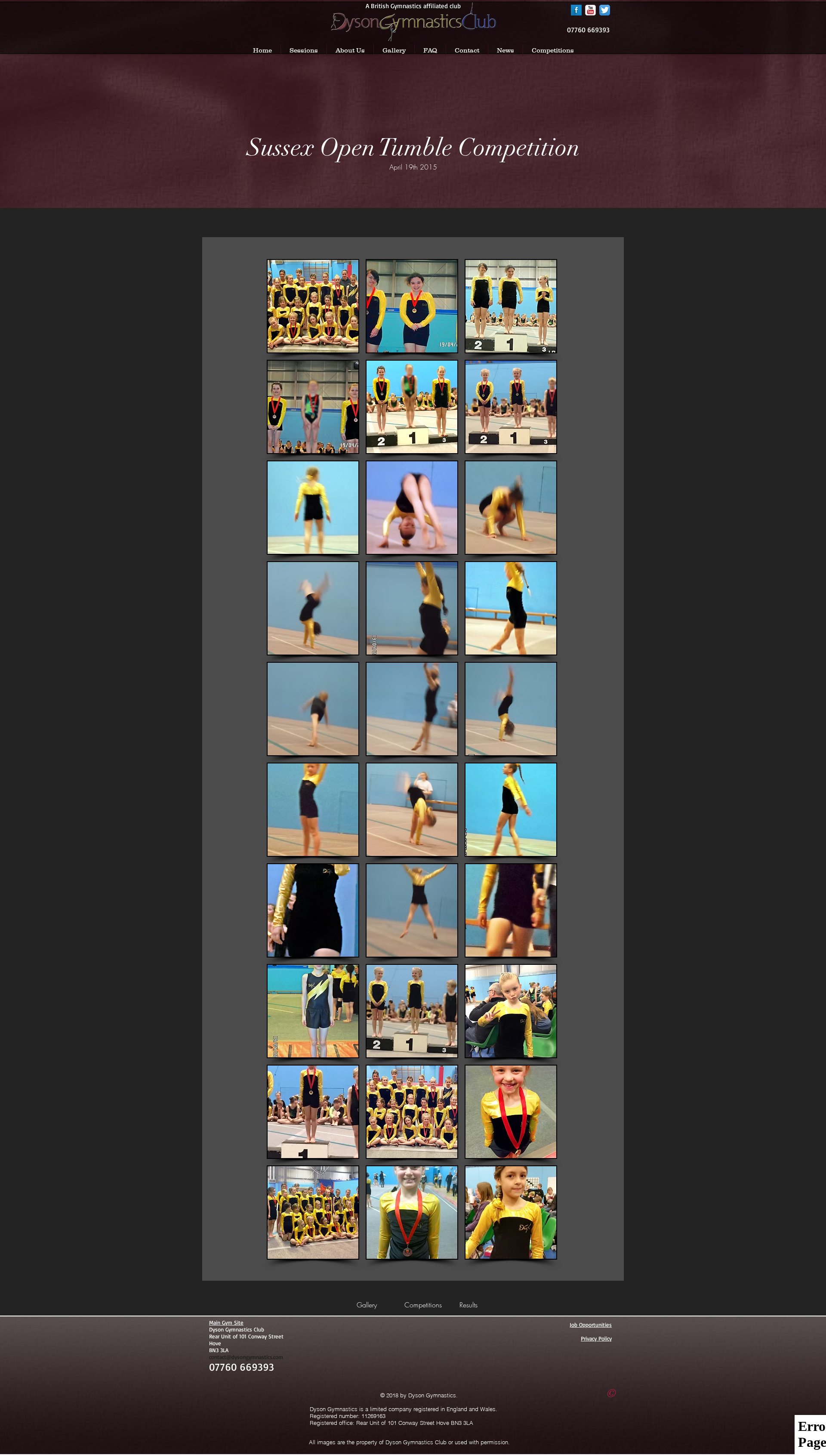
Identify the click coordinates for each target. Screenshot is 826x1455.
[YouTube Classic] (590, 10)
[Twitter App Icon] (604, 10)
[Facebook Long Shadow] (576, 10)
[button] (313, 306)
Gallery (367, 1305)
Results (468, 1305)
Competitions (423, 1305)
